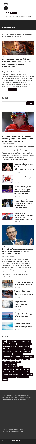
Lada (4, 341)
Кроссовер (27, 351)
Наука (4, 246)
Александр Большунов (9, 346)
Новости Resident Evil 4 (9, 364)
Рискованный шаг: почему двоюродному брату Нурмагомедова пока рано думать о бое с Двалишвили (24, 166)
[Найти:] (18, 103)
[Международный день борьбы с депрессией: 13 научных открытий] (7, 319)
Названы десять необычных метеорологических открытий (21, 303)
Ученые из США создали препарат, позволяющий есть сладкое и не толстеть (23, 292)
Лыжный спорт (17, 354)
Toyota (5, 344)
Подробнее (13, 89)
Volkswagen (12, 344)
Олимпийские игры (8, 369)
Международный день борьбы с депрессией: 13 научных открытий (23, 314)
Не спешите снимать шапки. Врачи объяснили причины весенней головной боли (24, 282)
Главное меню (10, 27)
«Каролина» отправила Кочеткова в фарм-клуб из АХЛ (23, 177)
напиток (5, 379)
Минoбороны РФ (28, 356)
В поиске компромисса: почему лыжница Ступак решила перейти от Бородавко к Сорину (17, 138)
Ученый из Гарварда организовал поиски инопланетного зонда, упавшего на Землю (17, 251)
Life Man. (10, 13)
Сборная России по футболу (11, 374)
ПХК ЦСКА (26, 369)
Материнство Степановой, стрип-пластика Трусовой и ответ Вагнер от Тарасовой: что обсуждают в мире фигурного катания (24, 189)
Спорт (4, 133)
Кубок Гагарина (7, 354)
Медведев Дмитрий (8, 356)
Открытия (18, 369)
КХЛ (21, 351)
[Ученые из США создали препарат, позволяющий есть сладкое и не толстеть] (7, 297)
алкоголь (25, 377)
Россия (23, 372)
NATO (28, 341)
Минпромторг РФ (8, 359)
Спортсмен (29, 374)
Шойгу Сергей (17, 377)
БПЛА (4, 349)
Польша (5, 372)
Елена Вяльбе (7, 351)
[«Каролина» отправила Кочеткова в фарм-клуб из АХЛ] (7, 182)
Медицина (18, 356)
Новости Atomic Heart (14, 361)
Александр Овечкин (23, 346)
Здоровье (15, 351)
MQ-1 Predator (11, 341)
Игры (3, 56)
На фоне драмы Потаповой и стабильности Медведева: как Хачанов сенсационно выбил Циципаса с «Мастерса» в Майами (24, 203)
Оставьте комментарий (8, 68)
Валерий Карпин (26, 349)
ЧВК (10, 377)
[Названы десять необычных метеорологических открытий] (7, 307)
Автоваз (19, 344)
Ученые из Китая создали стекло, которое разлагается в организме (23, 325)
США (27, 372)
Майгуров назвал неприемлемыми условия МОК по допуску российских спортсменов (23, 216)
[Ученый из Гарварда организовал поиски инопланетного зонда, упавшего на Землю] (18, 245)
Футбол (5, 377)
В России (17, 349)
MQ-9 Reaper (21, 341)
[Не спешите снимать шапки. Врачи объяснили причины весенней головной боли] (7, 287)
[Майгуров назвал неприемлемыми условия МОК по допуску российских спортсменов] (7, 220)
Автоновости (27, 344)
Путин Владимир (14, 372)
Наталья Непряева (24, 359)
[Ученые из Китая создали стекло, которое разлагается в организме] (7, 329)
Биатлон (10, 349)
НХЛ (16, 359)
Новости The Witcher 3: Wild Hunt (12, 366)
